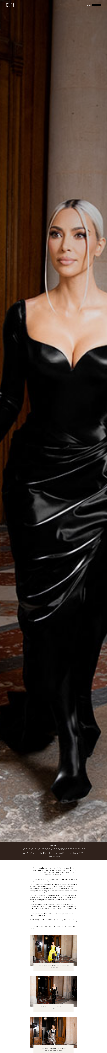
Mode (37, 5)
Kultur (51, 5)
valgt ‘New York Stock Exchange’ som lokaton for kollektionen (50, 906)
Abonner (96, 5)
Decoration (60, 5)
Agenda (69, 5)
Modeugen (53, 845)
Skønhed (44, 5)
